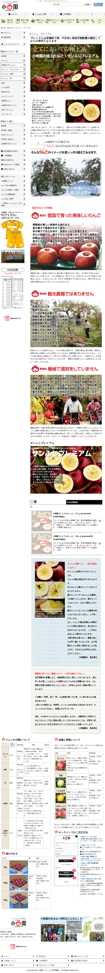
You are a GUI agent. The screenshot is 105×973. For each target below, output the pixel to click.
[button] (92, 14)
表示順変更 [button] (73, 502)
